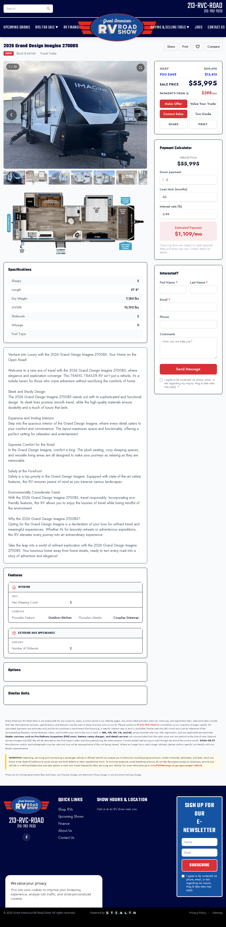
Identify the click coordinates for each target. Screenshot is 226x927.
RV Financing (74, 27)
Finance (64, 823)
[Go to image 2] (36, 177)
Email (165, 299)
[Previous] (11, 115)
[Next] (139, 115)
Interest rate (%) (171, 206)
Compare (213, 46)
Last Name (199, 282)
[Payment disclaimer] (187, 93)
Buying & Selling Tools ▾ (170, 27)
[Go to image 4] (81, 177)
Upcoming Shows (17, 27)
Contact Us (216, 27)
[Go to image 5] (104, 177)
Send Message (188, 369)
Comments (167, 334)
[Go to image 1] (14, 177)
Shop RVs (65, 809)
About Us (65, 830)
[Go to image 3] (59, 177)
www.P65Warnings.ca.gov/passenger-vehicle (176, 765)
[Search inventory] (48, 9)
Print (185, 46)
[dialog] (53, 898)
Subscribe (199, 865)
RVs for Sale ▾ (46, 27)
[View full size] (141, 68)
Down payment (170, 172)
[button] (75, 223)
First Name (168, 282)
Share (171, 46)
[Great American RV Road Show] (117, 27)
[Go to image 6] (126, 177)
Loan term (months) (173, 189)
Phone (164, 317)
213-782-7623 (147, 724)
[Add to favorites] (198, 46)
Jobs (198, 27)
